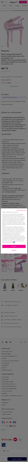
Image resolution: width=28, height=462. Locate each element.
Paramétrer (14, 250)
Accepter (14, 246)
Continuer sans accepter (21, 210)
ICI (14, 242)
